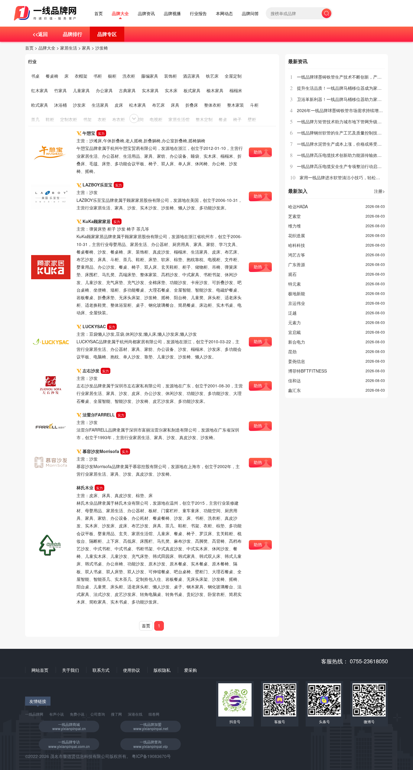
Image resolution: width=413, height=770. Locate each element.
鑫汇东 (294, 390)
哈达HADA (298, 206)
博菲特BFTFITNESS (307, 371)
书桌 (35, 76)
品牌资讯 (146, 13)
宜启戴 (294, 332)
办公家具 (104, 90)
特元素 (294, 284)
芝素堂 (294, 216)
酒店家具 (191, 76)
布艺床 (158, 105)
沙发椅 (101, 48)
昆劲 (292, 351)
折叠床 (191, 105)
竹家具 (60, 90)
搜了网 (116, 714)
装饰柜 (170, 76)
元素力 (294, 322)
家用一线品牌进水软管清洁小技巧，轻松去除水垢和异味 (352, 177)
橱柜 (112, 76)
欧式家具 (39, 105)
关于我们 (70, 670)
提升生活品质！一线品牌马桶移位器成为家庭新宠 (343, 88)
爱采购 (190, 670)
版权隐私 (162, 670)
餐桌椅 (52, 76)
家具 (86, 48)
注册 (379, 191)
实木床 (171, 90)
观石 (292, 274)
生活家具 (100, 105)
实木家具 (150, 90)
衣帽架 (81, 76)
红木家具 (39, 90)
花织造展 (296, 235)
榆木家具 (215, 90)
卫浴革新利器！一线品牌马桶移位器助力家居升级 (343, 99)
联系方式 (101, 670)
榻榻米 (235, 90)
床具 (175, 105)
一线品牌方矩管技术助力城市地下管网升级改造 (341, 121)
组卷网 (153, 714)
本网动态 (224, 13)
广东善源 (296, 264)
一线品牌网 (34, 714)
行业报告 (198, 13)
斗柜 (254, 105)
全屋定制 (233, 76)
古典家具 (127, 90)
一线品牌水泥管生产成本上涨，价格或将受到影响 (343, 144)
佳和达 (294, 380)
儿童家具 (81, 90)
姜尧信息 (296, 361)
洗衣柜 (128, 76)
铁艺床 (212, 76)
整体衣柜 (212, 105)
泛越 (292, 313)
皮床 (119, 105)
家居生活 (68, 48)
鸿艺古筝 (296, 255)
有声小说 (56, 714)
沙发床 (79, 105)
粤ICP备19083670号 (151, 756)
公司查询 (97, 714)
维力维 (294, 226)
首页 (98, 13)
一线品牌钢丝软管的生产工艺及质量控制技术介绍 (343, 133)
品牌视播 (172, 13)
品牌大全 (120, 13)
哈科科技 (296, 245)
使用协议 (131, 670)
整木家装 (235, 105)
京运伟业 (296, 303)
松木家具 (137, 105)
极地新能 (296, 293)
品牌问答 (250, 13)
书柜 (97, 76)
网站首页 (39, 670)
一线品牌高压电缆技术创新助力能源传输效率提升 (343, 155)
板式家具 (192, 90)
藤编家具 (149, 76)
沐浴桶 (60, 105)
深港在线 (135, 714)
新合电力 (296, 342)
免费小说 (77, 714)
